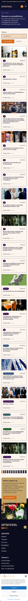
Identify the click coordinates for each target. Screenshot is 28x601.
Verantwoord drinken (7, 566)
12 (23, 472)
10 (19, 472)
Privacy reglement (10, 599)
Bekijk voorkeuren (14, 595)
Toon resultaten (8, 41)
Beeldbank (5, 545)
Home (2, 12)
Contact (3, 551)
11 (21, 472)
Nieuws (3, 537)
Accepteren (14, 587)
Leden (3, 548)
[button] (26, 576)
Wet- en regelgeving (7, 568)
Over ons (4, 542)
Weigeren (14, 591)
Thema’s (4, 539)
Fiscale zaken (5, 563)
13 (26, 472)
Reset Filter (19, 41)
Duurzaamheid (5, 560)
